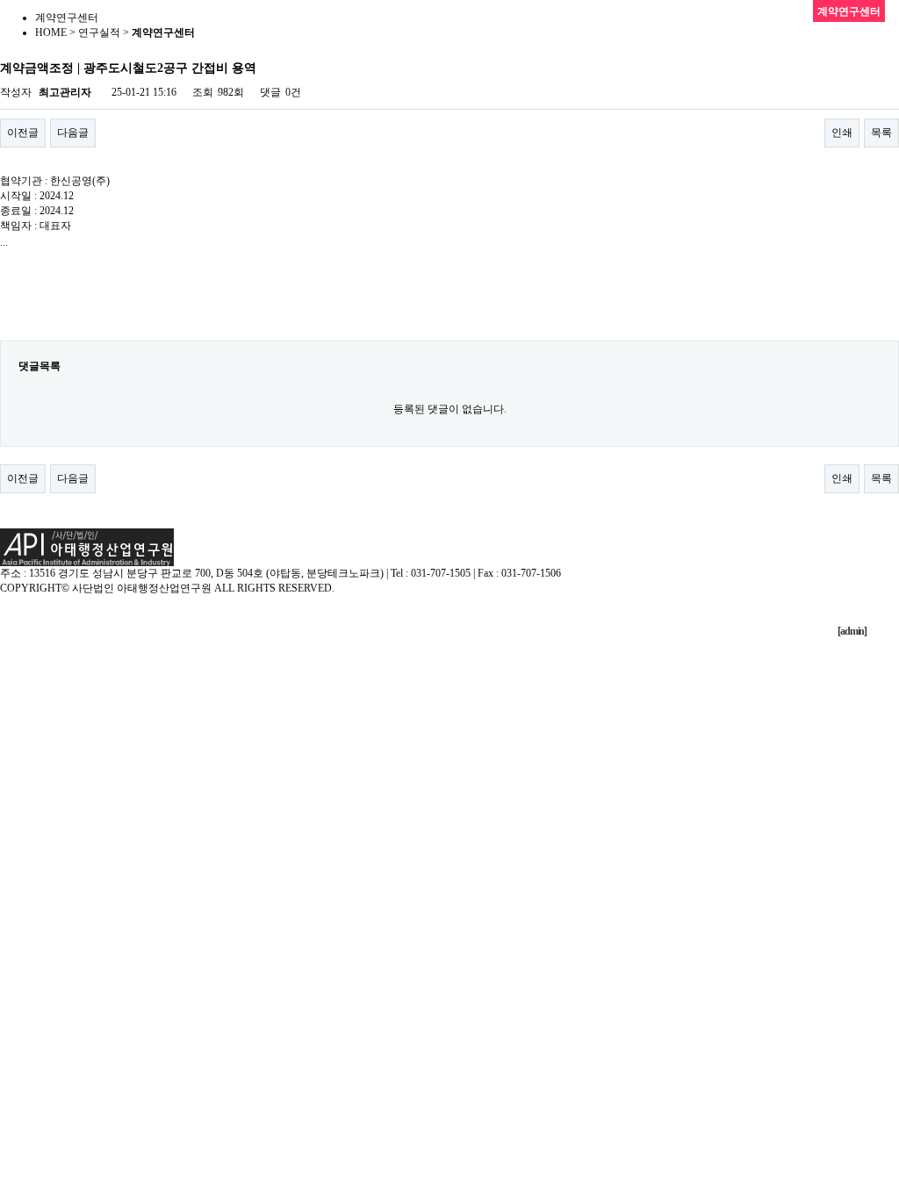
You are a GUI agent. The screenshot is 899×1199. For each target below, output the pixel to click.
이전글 (23, 132)
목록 (881, 132)
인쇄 (841, 132)
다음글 (73, 132)
